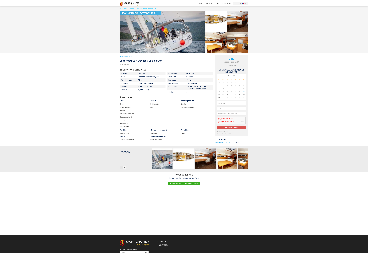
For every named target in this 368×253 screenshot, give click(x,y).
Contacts (227, 4)
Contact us (163, 245)
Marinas (209, 4)
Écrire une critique (193, 183)
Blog (218, 4)
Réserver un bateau (231, 127)
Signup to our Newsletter (128, 249)
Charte (201, 4)
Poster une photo (176, 183)
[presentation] (121, 167)
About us (162, 241)
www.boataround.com (222, 142)
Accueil (124, 9)
